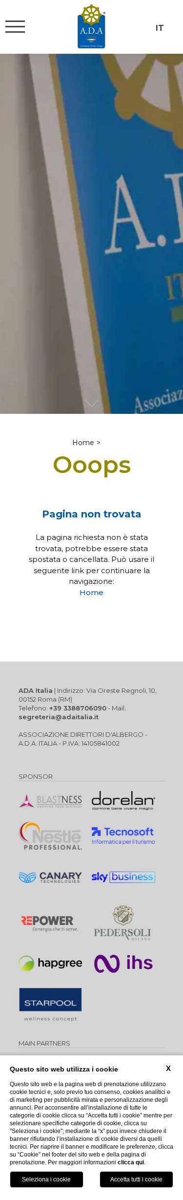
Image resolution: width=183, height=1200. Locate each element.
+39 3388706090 (77, 708)
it (160, 28)
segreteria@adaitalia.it (59, 717)
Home (83, 442)
